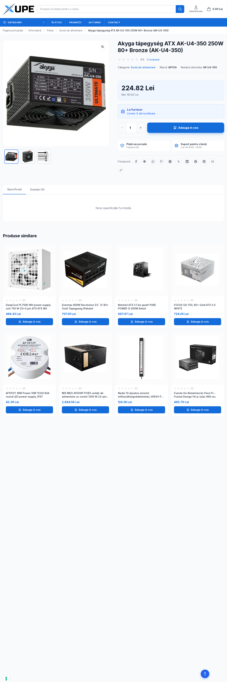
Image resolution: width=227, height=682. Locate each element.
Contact (114, 22)
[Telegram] (170, 161)
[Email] (212, 161)
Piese (50, 30)
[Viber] (161, 161)
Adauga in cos (32, 321)
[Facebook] (136, 161)
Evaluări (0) (37, 189)
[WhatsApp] (153, 161)
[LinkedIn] (187, 161)
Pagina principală (13, 30)
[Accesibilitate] (205, 674)
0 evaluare (153, 59)
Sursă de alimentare (70, 30)
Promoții (75, 22)
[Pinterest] (195, 161)
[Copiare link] (121, 170)
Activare (95, 22)
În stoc (57, 22)
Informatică (35, 30)
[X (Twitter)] (178, 161)
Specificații (14, 189)
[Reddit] (204, 161)
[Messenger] (144, 161)
